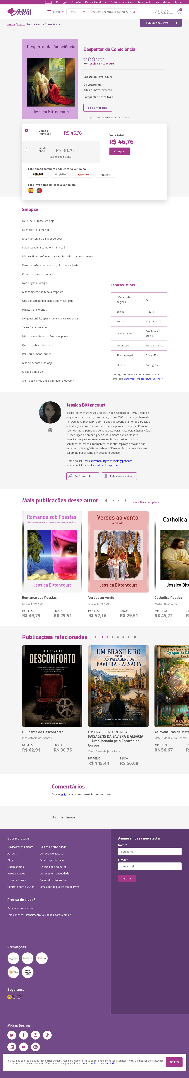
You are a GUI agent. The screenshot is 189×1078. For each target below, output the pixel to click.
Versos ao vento (101, 597)
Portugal (61, 2)
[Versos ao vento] (118, 552)
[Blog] (35, 1047)
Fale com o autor (121, 476)
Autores (12, 853)
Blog (10, 860)
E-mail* (123, 859)
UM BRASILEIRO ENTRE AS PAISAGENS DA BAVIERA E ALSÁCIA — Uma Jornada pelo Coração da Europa (115, 739)
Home (11, 24)
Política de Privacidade (103, 1063)
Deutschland (93, 2)
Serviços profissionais (53, 860)
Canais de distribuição (53, 880)
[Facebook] (23, 1035)
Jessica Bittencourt (101, 63)
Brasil (48, 2)
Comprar (120, 151)
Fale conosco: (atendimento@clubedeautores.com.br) (39, 915)
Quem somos (15, 867)
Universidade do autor (53, 867)
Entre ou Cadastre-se (167, 12)
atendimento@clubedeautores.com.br (143, 378)
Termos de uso (16, 880)
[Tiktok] (47, 1035)
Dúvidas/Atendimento (20, 847)
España (76, 2)
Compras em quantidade (54, 873)
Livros (21, 24)
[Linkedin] (11, 1047)
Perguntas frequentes (20, 908)
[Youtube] (23, 1047)
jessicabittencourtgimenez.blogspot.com (108, 461)
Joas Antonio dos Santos (37, 738)
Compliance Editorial (52, 853)
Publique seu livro (122, 2)
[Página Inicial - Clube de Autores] (19, 12)
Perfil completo (84, 476)
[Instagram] (35, 1035)
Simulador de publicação (60, 887)
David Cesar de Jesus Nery (104, 751)
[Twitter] (11, 1035)
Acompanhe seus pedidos (154, 2)
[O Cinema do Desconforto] (52, 686)
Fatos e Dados (16, 873)
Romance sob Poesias (39, 597)
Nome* (123, 845)
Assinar (127, 878)
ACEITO (174, 1062)
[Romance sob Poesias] (52, 552)
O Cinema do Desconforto (42, 732)
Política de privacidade (53, 847)
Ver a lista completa (146, 502)
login (63, 794)
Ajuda (178, 2)
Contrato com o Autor (20, 887)
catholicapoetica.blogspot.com (102, 465)
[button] (106, 500)
